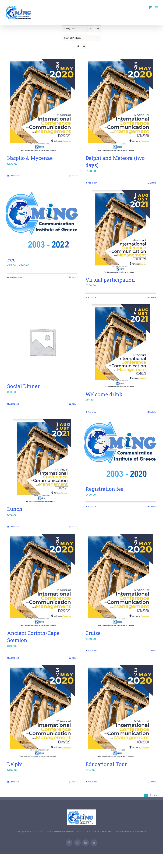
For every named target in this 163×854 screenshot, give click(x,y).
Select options (15, 277)
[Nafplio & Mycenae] (42, 105)
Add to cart (14, 176)
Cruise (93, 632)
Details (74, 176)
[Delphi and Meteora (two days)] (120, 105)
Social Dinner (23, 386)
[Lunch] (42, 460)
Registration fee (104, 488)
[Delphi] (42, 711)
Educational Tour (106, 764)
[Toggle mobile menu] (156, 7)
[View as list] (84, 46)
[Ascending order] (98, 28)
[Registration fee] (120, 450)
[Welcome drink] (120, 346)
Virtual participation (110, 279)
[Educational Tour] (120, 711)
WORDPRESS (139, 831)
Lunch (14, 508)
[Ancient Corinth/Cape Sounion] (42, 580)
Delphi (15, 764)
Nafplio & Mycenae (30, 157)
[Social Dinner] (42, 341)
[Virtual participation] (120, 231)
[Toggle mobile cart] (150, 7)
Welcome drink (104, 394)
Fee (11, 259)
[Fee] (42, 221)
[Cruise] (120, 580)
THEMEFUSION (74, 831)
